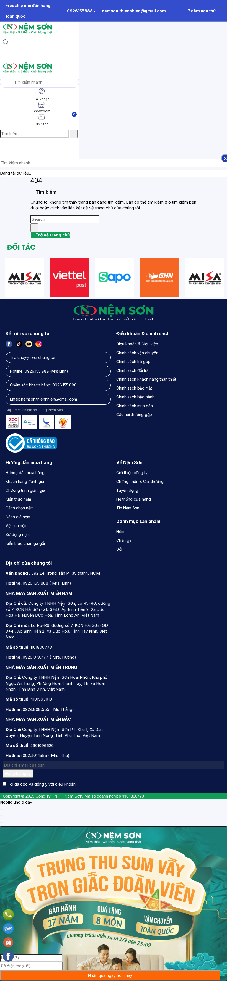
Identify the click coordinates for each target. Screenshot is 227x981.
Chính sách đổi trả (132, 370)
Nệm (120, 531)
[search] (5, 42)
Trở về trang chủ (52, 235)
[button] (4, 145)
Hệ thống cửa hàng (133, 499)
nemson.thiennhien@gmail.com (134, 11)
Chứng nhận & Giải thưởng (140, 481)
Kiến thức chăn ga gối (25, 543)
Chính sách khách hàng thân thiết (146, 379)
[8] (114, 277)
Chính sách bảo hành (135, 396)
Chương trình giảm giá (25, 490)
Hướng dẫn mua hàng (25, 472)
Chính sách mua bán (134, 405)
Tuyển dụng (127, 490)
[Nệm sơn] (27, 33)
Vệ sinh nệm (16, 525)
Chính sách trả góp (133, 361)
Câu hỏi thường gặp (134, 414)
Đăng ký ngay (18, 773)
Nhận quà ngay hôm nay (110, 975)
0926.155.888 (37, 371)
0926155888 (80, 11)
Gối (119, 549)
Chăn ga (123, 540)
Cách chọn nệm (19, 508)
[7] (69, 277)
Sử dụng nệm (18, 534)
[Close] (1, 809)
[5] (159, 277)
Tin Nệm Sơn (127, 508)
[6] (24, 277)
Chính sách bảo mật (134, 388)
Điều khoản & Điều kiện (137, 343)
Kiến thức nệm (18, 499)
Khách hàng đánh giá (25, 481)
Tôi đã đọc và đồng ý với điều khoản (41, 784)
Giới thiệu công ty (132, 472)
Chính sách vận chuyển (137, 352)
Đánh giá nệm (18, 516)
